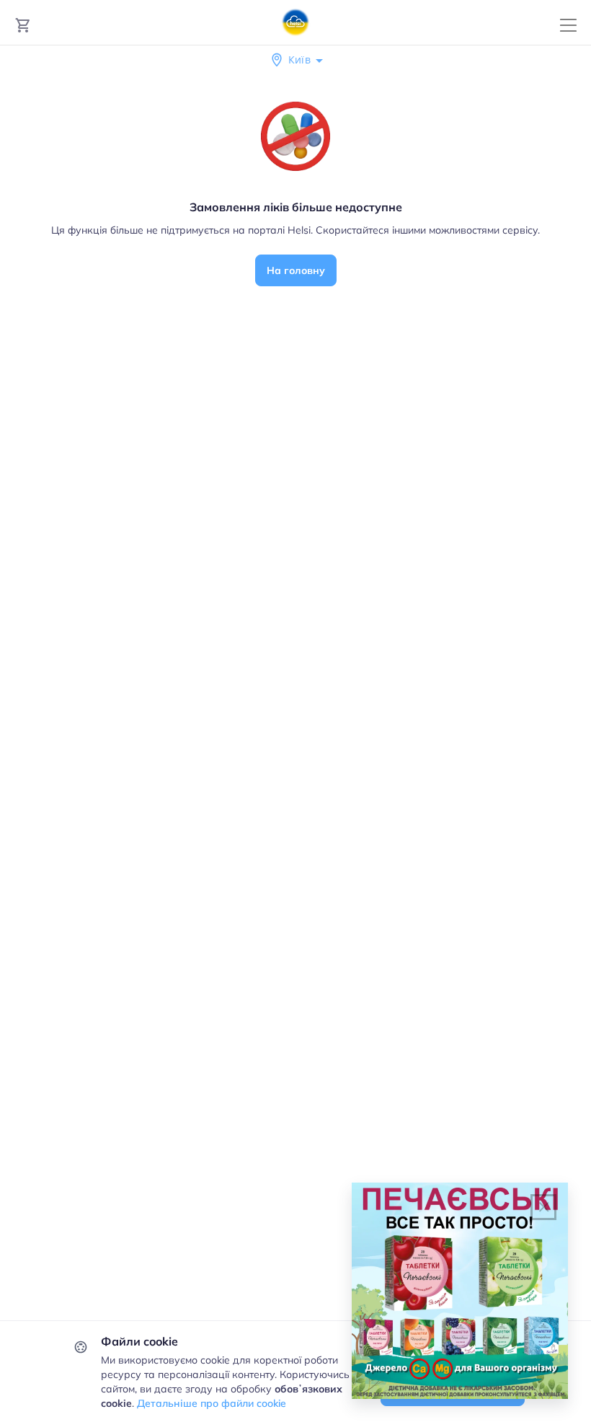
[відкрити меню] (568, 25)
